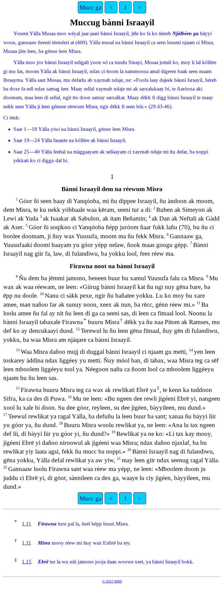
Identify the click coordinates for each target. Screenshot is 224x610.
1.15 (26, 561)
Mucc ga (90, 7)
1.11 (26, 524)
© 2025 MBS (112, 581)
